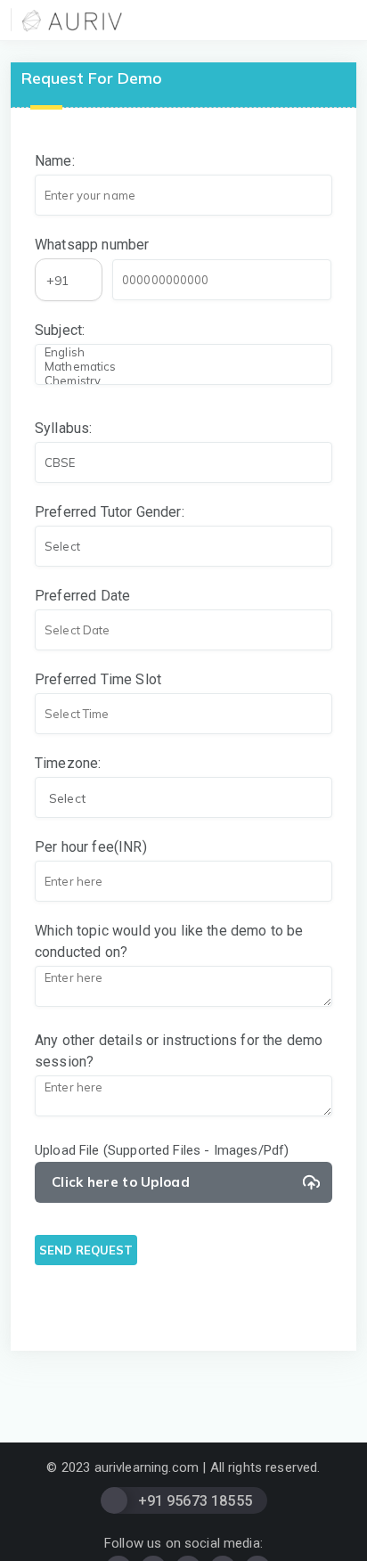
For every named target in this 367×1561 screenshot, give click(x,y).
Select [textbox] (67, 798)
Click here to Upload (121, 1181)
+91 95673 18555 (195, 1500)
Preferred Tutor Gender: (109, 511)
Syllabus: (63, 428)
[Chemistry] (182, 380)
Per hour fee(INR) (91, 846)
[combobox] (68, 279)
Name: (55, 160)
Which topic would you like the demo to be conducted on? (169, 941)
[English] (182, 352)
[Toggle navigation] (347, 20)
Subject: (60, 330)
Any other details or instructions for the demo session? (178, 1051)
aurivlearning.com (147, 1467)
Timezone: (68, 763)
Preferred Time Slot (98, 679)
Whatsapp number (92, 244)
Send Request (86, 1250)
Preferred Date (82, 595)
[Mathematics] (182, 366)
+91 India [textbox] (61, 282)
